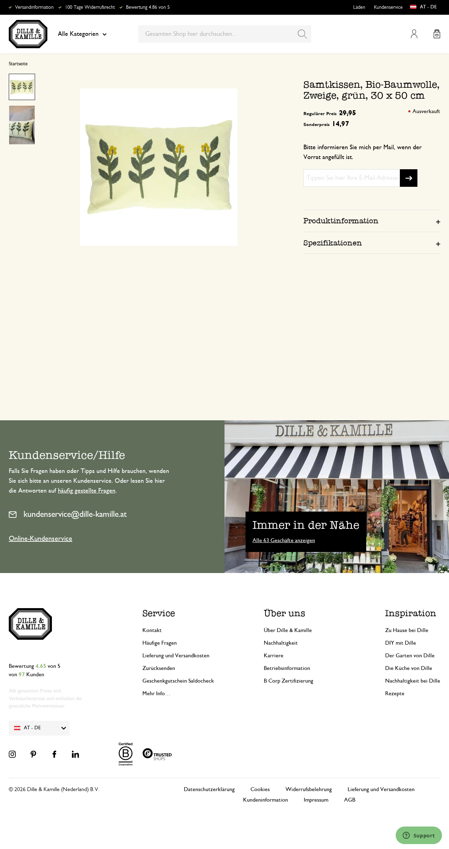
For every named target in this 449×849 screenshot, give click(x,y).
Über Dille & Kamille (288, 630)
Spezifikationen (332, 242)
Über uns (284, 613)
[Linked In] (75, 754)
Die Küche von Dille (408, 668)
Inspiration (410, 613)
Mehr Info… (156, 693)
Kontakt (152, 630)
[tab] (371, 220)
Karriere (273, 655)
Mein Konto (414, 33)
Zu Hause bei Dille (406, 630)
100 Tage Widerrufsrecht (90, 7)
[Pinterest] (33, 754)
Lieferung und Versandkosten (175, 655)
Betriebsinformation (287, 668)
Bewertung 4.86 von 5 (148, 7)
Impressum (316, 800)
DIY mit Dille (400, 643)
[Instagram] (12, 754)
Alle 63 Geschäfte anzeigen (284, 540)
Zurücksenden (158, 668)
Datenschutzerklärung (209, 789)
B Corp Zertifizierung (288, 681)
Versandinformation (34, 7)
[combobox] (224, 34)
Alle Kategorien (78, 34)
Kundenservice (388, 7)
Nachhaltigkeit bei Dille (412, 681)
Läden (359, 7)
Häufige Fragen (159, 643)
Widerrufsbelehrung (309, 789)
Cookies (260, 789)
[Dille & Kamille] (28, 34)
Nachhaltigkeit (281, 643)
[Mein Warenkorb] (437, 33)
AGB (349, 800)
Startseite (18, 63)
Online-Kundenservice (40, 538)
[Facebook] (54, 754)
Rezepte (394, 693)
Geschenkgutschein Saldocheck (178, 681)
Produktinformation (340, 220)
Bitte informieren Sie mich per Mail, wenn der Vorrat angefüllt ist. (362, 152)
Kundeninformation (265, 800)
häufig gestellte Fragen (86, 491)
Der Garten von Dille (410, 655)
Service (158, 613)
